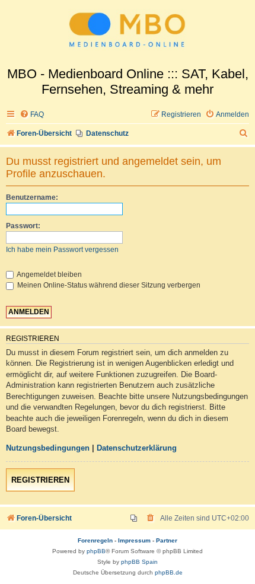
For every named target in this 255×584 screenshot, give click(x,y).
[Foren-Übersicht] (127, 33)
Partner (166, 540)
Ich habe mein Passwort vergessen (62, 249)
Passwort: (23, 226)
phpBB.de (169, 572)
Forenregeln (95, 540)
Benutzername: (32, 197)
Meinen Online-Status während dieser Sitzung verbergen (107, 285)
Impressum (134, 540)
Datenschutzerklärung (137, 447)
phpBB (96, 551)
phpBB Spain (139, 562)
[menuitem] (32, 115)
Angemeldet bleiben (48, 274)
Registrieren (40, 480)
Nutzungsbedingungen (48, 447)
